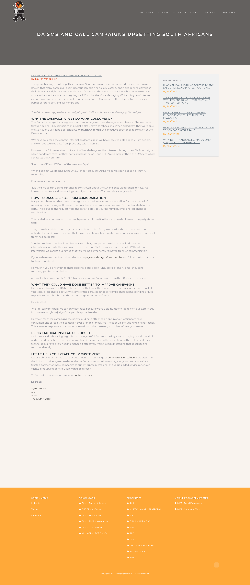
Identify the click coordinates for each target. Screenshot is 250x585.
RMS (131, 533)
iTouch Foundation (91, 515)
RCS (131, 503)
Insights (176, 12)
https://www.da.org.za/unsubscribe (102, 257)
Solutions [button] (146, 12)
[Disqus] (125, 439)
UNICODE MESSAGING (141, 545)
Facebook (36, 515)
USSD (132, 539)
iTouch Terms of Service (94, 503)
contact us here (83, 375)
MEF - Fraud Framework (189, 503)
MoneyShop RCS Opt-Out (95, 533)
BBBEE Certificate (91, 509)
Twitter (34, 509)
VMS (131, 557)
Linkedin (35, 503)
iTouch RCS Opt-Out (92, 527)
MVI (131, 515)
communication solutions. (123, 357)
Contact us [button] (227, 12)
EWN (34, 395)
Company (163, 12)
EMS (131, 527)
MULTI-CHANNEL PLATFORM (145, 509)
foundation (191, 12)
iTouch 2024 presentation (95, 521)
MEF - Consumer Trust (188, 509)
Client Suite (209, 12)
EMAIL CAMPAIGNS (139, 521)
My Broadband (39, 388)
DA (33, 392)
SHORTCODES (137, 551)
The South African (40, 398)
